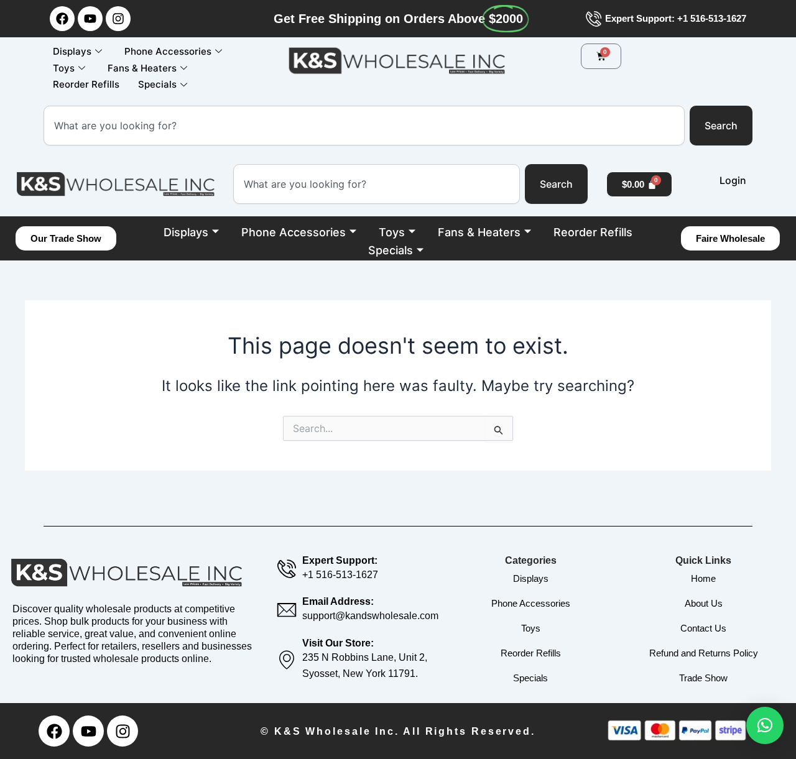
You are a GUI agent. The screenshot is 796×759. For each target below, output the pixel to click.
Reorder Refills (86, 84)
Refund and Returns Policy (703, 653)
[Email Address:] (286, 609)
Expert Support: (339, 560)
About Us (704, 603)
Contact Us (703, 628)
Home (703, 578)
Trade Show (703, 678)
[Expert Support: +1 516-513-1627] (593, 19)
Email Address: (338, 601)
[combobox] (364, 125)
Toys (64, 68)
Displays (72, 51)
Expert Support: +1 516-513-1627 (675, 18)
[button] (765, 725)
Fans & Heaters (142, 68)
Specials (157, 84)
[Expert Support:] (286, 568)
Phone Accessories (167, 51)
